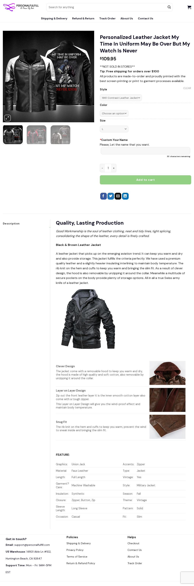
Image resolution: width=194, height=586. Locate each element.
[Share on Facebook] (103, 196)
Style (103, 89)
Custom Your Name (114, 140)
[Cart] (189, 7)
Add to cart (145, 180)
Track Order (107, 18)
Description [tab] (11, 223)
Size (103, 120)
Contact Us (145, 18)
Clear (187, 88)
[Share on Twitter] (110, 196)
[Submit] (169, 7)
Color (103, 105)
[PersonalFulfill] (22, 7)
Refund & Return (83, 18)
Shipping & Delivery (54, 18)
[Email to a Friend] (118, 196)
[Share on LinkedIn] (125, 196)
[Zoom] (7, 118)
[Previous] (9, 76)
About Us (126, 18)
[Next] (87, 76)
